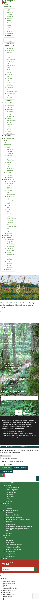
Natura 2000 (10, 497)
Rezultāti (10, 98)
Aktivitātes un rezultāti (10, 510)
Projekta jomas (11, 492)
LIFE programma (11, 499)
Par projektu (7, 485)
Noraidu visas (6, 467)
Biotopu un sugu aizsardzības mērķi (18, 519)
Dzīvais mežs (10, 524)
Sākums (2, 303)
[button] (0, 576)
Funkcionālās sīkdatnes (9, 458)
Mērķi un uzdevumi (12, 487)
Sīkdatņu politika (5, 456)
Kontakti (8, 135)
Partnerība (10, 23)
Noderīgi (8, 102)
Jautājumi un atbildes (13, 547)
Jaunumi (8, 36)
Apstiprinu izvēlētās (20, 467)
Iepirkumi (10, 33)
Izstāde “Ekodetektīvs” (13, 549)
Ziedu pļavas (10, 522)
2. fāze (16, 303)
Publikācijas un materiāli (14, 545)
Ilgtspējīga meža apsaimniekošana (17, 529)
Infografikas (10, 107)
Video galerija (10, 556)
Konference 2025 (8, 483)
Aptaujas (10, 41)
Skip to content (5, 574)
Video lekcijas (10, 551)
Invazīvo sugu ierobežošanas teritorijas (19, 526)
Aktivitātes (10, 48)
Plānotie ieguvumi (12, 490)
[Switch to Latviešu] (6, 280)
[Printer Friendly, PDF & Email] (0, 311)
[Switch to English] (6, 282)
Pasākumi (8, 100)
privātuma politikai (13, 401)
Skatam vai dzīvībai (12, 515)
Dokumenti (10, 105)
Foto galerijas (10, 554)
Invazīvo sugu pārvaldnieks (15, 517)
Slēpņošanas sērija (12, 531)
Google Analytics (6, 465)
